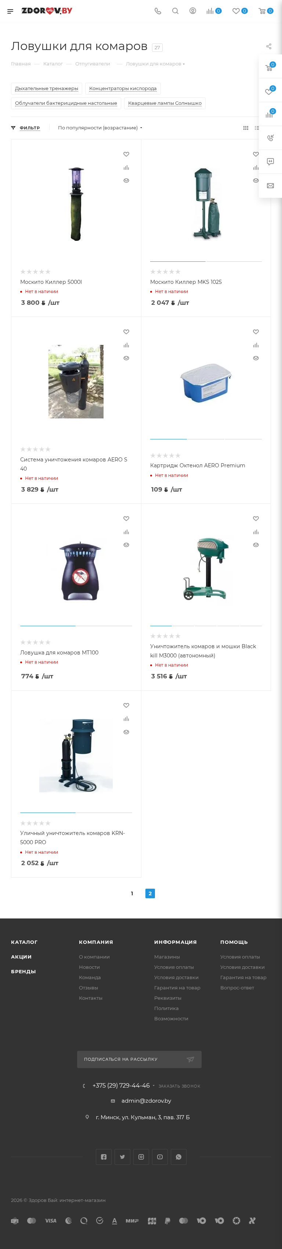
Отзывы (88, 988)
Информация (175, 942)
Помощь (234, 942)
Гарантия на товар (177, 988)
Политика (166, 1008)
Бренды (23, 971)
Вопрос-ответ (237, 988)
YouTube (160, 1157)
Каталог (24, 942)
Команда (90, 977)
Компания (96, 942)
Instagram (141, 1157)
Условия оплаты (174, 967)
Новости (89, 967)
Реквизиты (167, 998)
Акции (21, 957)
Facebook (104, 1157)
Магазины (167, 957)
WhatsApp (179, 1157)
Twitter (122, 1157)
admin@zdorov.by (146, 1100)
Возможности (171, 1018)
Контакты (90, 998)
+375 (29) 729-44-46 (121, 1086)
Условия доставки (176, 977)
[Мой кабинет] (192, 11)
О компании (94, 957)
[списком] (257, 128)
